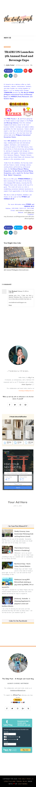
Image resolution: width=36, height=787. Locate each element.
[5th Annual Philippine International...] (19, 257)
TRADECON (7, 46)
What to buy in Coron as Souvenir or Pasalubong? (22, 549)
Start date (6, 741)
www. (29, 212)
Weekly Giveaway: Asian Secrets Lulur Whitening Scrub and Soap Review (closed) (23, 534)
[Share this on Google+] (26, 71)
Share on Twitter (19, 71)
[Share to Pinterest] (15, 76)
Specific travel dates (12, 739)
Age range (6, 731)
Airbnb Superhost (26, 384)
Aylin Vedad (10, 65)
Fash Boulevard (13, 291)
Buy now (25, 750)
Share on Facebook (9, 71)
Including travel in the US (13, 736)
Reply (10, 305)
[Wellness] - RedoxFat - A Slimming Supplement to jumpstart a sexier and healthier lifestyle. (16, 602)
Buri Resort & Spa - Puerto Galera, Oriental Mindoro (22, 565)
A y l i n (31, 377)
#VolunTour (17, 695)
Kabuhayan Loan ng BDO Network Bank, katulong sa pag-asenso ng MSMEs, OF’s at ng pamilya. (17, 583)
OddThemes (22, 784)
